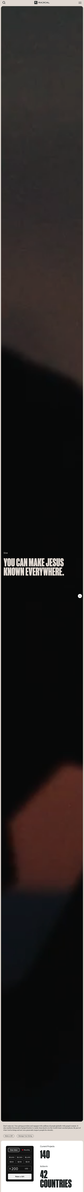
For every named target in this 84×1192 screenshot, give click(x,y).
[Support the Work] (80, 596)
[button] (4, 2)
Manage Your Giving (25, 1136)
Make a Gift (9, 1136)
